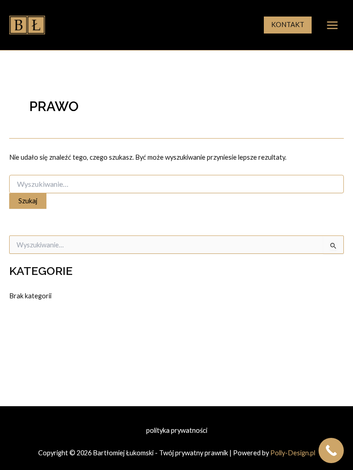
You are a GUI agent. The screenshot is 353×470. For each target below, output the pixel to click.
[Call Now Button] (331, 450)
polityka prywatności (176, 430)
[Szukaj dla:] (176, 184)
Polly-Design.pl (292, 453)
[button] (288, 25)
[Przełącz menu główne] (332, 25)
